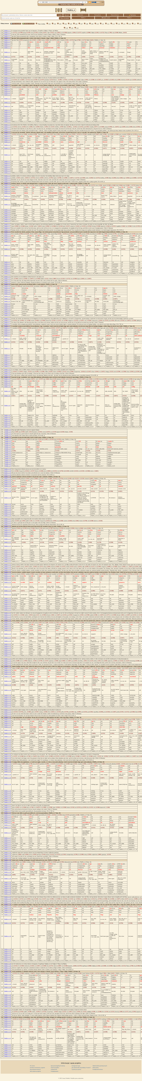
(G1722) (15, 32)
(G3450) (106, 79)
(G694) (74, 32)
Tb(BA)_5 (129, 17)
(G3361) (87, 126)
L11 (103, 24)
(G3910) (115, 660)
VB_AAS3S (122, 215)
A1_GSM (120, 555)
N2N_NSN (14, 555)
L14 (119, 24)
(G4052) (128, 756)
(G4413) (80, 566)
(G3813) (46, 126)
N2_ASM (63, 116)
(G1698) (134, 177)
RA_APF (22, 267)
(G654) (135, 328)
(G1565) (36, 32)
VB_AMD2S (94, 650)
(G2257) (68, 226)
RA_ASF (114, 167)
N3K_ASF (75, 604)
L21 (77, 28)
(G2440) (78, 756)
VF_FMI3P (78, 309)
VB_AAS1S (63, 167)
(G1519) (54, 431)
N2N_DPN (105, 309)
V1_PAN (114, 267)
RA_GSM (54, 267)
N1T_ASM (96, 116)
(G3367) (37, 711)
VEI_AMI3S (102, 69)
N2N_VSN (46, 167)
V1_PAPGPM (81, 360)
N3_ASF (122, 167)
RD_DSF (38, 69)
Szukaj (59, 15)
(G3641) (97, 371)
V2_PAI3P (80, 555)
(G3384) (110, 126)
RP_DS (78, 215)
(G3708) (59, 177)
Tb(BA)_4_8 (7, 369)
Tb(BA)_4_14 (7, 659)
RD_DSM (38, 116)
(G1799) (85, 520)
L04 (65, 24)
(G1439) (67, 471)
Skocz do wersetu (64, 18)
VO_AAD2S (114, 701)
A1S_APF (13, 267)
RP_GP (70, 267)
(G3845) (123, 226)
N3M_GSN (121, 604)
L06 (76, 24)
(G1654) (100, 320)
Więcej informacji (115, 15)
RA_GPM (72, 360)
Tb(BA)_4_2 (7, 77)
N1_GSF (110, 460)
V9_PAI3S (42, 555)
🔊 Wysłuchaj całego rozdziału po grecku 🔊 (71, 4)
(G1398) (137, 660)
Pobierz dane (80, 15)
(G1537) (59, 320)
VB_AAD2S (94, 604)
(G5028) (58, 807)
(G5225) (30, 371)
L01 (49, 24)
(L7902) (110, 32)
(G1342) (73, 807)
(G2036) (22, 79)
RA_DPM (97, 309)
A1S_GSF (49, 604)
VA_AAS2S (106, 267)
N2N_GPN (93, 796)
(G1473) (42, 79)
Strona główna (97, 15)
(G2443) (112, 79)
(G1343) (134, 233)
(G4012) (59, 32)
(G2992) (138, 622)
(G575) (41, 566)
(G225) (46, 278)
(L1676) (61, 622)
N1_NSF (23, 510)
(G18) (30, 431)
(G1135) (72, 566)
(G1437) (53, 126)
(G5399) (105, 379)
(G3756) (71, 79)
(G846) (119, 79)
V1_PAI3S (30, 421)
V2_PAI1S (87, 116)
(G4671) (72, 177)
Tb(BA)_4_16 (7, 754)
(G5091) (124, 126)
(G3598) (139, 711)
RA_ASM (105, 116)
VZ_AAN (132, 267)
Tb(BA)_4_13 (7, 613)
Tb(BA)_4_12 (7, 564)
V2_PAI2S (32, 745)
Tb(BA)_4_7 (7, 318)
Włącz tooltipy (41, 24)
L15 (124, 24)
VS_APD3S (95, 701)
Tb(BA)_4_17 (7, 805)
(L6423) (125, 32)
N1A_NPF (68, 309)
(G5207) (99, 79)
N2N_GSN (84, 69)
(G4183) (42, 177)
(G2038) (56, 660)
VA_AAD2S (72, 167)
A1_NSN (32, 555)
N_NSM (59, 69)
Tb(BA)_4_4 (7, 176)
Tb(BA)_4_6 (7, 276)
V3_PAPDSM (59, 796)
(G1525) (76, 471)
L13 (113, 24)
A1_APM (43, 215)
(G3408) (18, 660)
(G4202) (57, 566)
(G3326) (108, 711)
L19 (66, 28)
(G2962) (48, 226)
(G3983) (51, 756)
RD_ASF (91, 555)
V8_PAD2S (50, 796)
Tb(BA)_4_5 (7, 224)
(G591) (99, 660)
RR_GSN (92, 69)
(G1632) (17, 807)
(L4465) (17, 431)
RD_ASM (30, 167)
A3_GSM (23, 701)
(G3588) (21, 32)
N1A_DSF (30, 69)
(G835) (85, 660)
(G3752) (98, 177)
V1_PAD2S (80, 267)
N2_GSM (46, 267)
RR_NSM (40, 701)
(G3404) (29, 711)
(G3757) (80, 32)
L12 (108, 24)
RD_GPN (79, 421)
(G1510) (63, 278)
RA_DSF (22, 69)
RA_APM (49, 650)
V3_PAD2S (41, 650)
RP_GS (122, 116)
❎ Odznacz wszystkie (28, 23)
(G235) (91, 660)
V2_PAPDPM (39, 360)
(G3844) (128, 177)
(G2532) (15, 79)
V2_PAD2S (100, 360)
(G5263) (128, 79)
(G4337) (18, 566)
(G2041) (83, 278)
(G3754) (33, 177)
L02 (54, 24)
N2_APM (51, 215)
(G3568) (22, 615)
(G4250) (134, 79)
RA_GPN (84, 796)
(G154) (51, 79)
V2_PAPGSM (25, 309)
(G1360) (16, 278)
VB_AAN (93, 510)
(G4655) (96, 471)
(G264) (108, 226)
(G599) (61, 126)
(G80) (52, 615)
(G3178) (66, 711)
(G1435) (17, 520)
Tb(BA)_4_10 (7, 469)
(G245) (113, 574)
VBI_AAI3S (22, 116)
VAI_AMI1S (55, 116)
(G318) (71, 431)
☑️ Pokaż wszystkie (16, 23)
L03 (60, 24)
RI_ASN (71, 116)
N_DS (128, 69)
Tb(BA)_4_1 (7, 30)
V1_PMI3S (53, 510)
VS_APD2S (14, 215)
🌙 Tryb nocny (132, 15)
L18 (140, 24)
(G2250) (28, 32)
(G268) (108, 807)
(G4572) (48, 431)
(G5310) (100, 520)
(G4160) (122, 233)
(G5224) (76, 320)
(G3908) (89, 32)
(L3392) (66, 622)
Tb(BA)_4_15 (7, 710)
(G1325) (42, 756)
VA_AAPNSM (23, 167)
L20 (72, 28)
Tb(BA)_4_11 (7, 518)
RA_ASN (47, 421)
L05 (71, 24)
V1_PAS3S (125, 421)
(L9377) (96, 126)
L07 (81, 24)
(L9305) (86, 79)
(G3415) (45, 32)
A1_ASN (107, 421)
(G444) (35, 660)
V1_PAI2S (57, 460)
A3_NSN (130, 796)
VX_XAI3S (61, 215)
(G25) (37, 615)
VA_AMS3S (59, 701)
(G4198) (101, 711)
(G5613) (15, 371)
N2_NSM (14, 701)
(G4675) (117, 126)
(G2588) (95, 615)
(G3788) (89, 328)
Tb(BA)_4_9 (8, 430)
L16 (129, 24)
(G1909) (65, 177)
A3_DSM (41, 745)
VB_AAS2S (105, 167)
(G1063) (23, 431)
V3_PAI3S (80, 510)
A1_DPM (121, 796)
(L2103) (97, 32)
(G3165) (75, 126)
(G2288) (60, 79)
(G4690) (109, 566)
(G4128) (50, 371)
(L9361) (82, 615)
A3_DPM (22, 360)
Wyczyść (67, 15)
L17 (135, 24)
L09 (92, 24)
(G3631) (53, 711)
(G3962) (124, 566)
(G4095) (79, 711)
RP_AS (79, 167)
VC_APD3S (122, 745)
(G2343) (40, 431)
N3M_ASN (14, 460)
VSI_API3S (47, 69)
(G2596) (37, 371)
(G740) (29, 756)
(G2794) (51, 177)
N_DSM (112, 69)
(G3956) (138, 126)
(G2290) (69, 126)
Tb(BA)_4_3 (7, 125)
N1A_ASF (59, 309)
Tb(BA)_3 (83, 17)
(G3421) (78, 226)
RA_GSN (76, 69)
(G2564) (78, 79)
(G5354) (122, 320)
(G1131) (99, 756)
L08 (87, 24)
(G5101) (65, 79)
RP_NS (46, 116)
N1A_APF (30, 267)
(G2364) (123, 622)
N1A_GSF (58, 604)
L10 (97, 24)
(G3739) (124, 574)
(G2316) (61, 226)
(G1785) (138, 226)
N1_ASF (54, 360)
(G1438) (35, 79)
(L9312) (52, 32)
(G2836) (91, 177)
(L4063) (54, 278)
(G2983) (87, 566)
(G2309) (98, 226)
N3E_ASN (55, 421)
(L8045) (49, 471)
